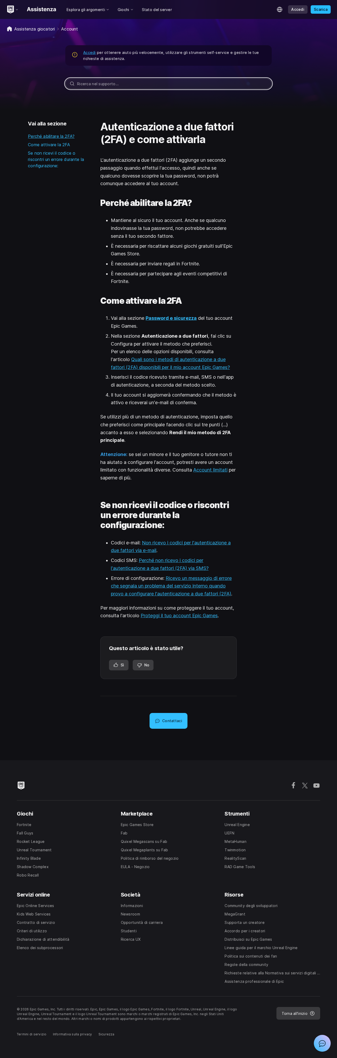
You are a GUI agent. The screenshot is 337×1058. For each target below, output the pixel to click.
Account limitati (210, 470)
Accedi (89, 52)
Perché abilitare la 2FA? (51, 136)
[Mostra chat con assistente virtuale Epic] (322, 1043)
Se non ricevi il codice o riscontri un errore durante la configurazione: (56, 159)
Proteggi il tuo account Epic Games (179, 615)
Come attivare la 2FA (49, 144)
